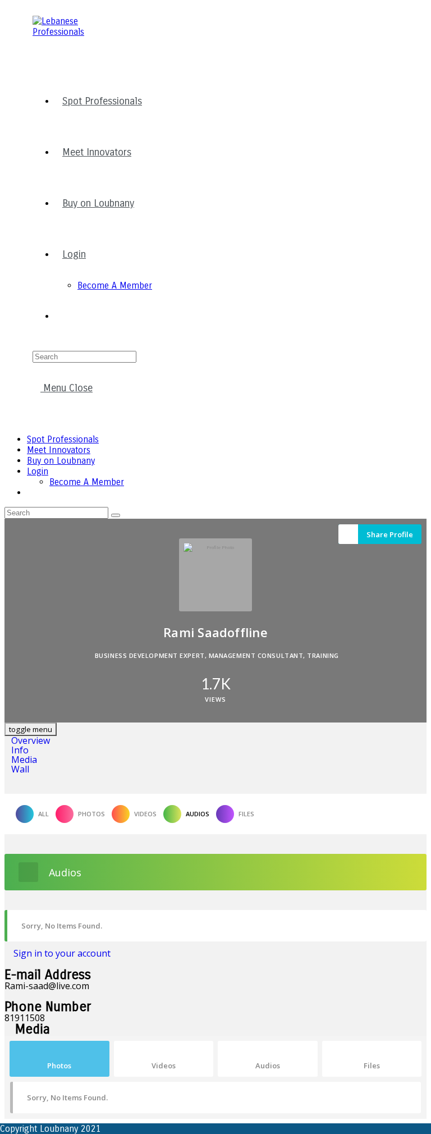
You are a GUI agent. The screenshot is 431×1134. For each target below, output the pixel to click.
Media (24, 759)
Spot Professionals (63, 439)
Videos (145, 814)
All (43, 814)
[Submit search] (115, 515)
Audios (197, 814)
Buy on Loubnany (61, 460)
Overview (30, 740)
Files (246, 814)
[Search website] (62, 316)
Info (20, 750)
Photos (91, 814)
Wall (20, 769)
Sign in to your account (61, 953)
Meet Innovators (58, 450)
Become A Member (86, 482)
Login (37, 471)
